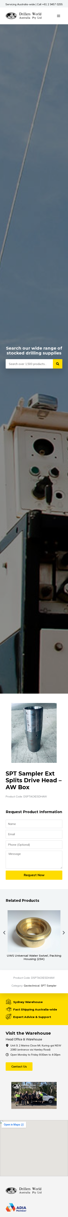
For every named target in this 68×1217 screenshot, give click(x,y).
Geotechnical (31, 985)
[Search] (57, 364)
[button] (4, 932)
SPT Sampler (48, 985)
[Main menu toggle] (59, 16)
